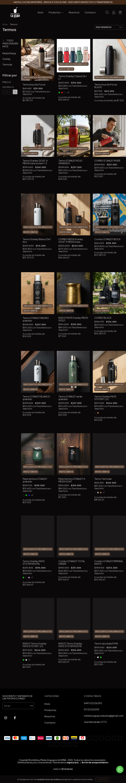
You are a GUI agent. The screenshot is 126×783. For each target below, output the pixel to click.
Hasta (9, 87)
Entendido (102, 779)
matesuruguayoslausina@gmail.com (104, 715)
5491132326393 (93, 703)
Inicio (40, 12)
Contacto (90, 12)
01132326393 (91, 709)
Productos (55, 12)
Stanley (6, 58)
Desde (4, 87)
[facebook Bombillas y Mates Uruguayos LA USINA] (15, 717)
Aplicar (15, 91)
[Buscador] (107, 12)
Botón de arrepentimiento (95, 762)
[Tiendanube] (63, 769)
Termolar (7, 64)
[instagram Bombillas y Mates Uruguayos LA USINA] (5, 717)
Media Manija (9, 53)
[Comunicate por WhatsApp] (120, 769)
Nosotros (74, 12)
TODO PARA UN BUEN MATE (10, 43)
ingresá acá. (73, 762)
